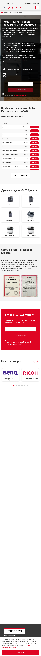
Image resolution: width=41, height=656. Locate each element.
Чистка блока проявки (9, 139)
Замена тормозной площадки (11, 154)
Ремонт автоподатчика (9, 150)
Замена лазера (7, 142)
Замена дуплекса (7, 131)
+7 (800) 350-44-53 (13, 7)
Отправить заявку (20, 89)
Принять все (20, 652)
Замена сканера (7, 135)
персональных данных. (19, 95)
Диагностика (6, 127)
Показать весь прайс (20, 175)
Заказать (34, 126)
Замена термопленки (8, 158)
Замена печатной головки (10, 166)
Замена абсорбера (8, 146)
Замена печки (6, 162)
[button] (34, 361)
